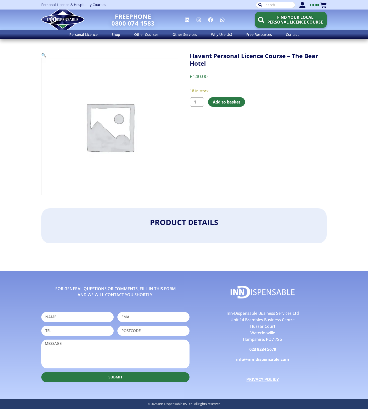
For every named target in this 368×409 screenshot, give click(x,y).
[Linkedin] (187, 20)
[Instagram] (199, 20)
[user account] (302, 5)
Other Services (184, 34)
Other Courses (146, 34)
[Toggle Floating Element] (350, 396)
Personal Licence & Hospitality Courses (73, 4)
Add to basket (226, 102)
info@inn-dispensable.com (262, 359)
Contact (292, 34)
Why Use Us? (221, 34)
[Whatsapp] (222, 20)
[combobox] (275, 5)
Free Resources (259, 34)
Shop (116, 34)
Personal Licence (83, 34)
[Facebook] (211, 20)
